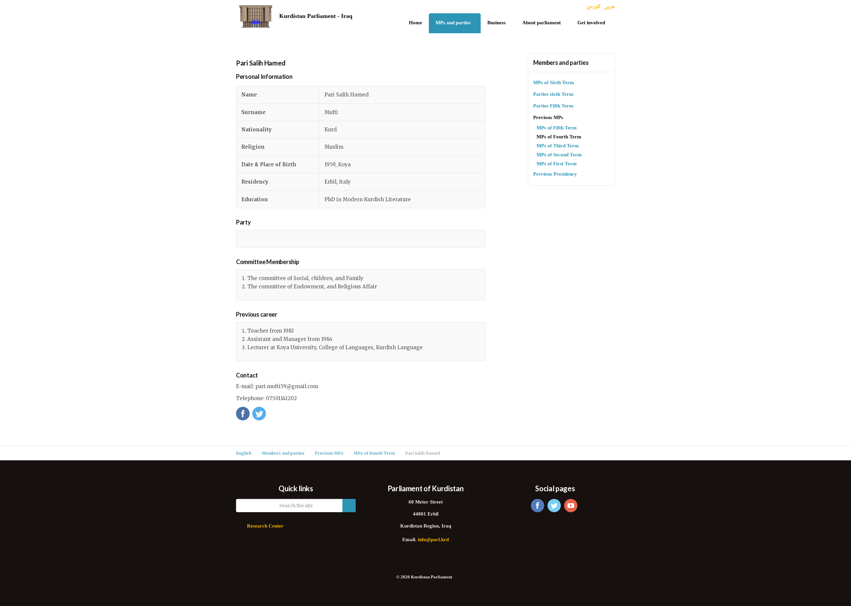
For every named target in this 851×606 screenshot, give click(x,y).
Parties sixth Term (553, 94)
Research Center (265, 526)
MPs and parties (453, 23)
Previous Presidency (555, 174)
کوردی (593, 7)
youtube (570, 505)
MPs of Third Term (558, 146)
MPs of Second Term (559, 155)
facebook (537, 505)
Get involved (591, 23)
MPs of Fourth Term (559, 137)
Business (496, 23)
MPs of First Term (557, 164)
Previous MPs (548, 118)
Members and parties (561, 62)
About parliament (541, 23)
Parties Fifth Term (553, 106)
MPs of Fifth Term (557, 128)
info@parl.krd (433, 540)
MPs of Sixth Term (553, 83)
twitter (554, 505)
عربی (609, 7)
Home (415, 23)
